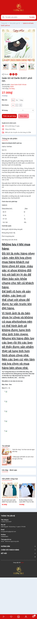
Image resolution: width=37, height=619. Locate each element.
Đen (13, 100)
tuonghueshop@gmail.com (8, 531)
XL (20, 105)
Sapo (22, 562)
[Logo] (18, 570)
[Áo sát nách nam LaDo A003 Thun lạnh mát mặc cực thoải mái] (10, 490)
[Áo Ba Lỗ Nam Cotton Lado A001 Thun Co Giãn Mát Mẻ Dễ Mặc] (27, 490)
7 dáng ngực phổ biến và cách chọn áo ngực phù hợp (23, 457)
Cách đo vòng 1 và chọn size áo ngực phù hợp (23, 450)
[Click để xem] (18, 45)
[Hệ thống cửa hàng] (18, 616)
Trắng (21, 100)
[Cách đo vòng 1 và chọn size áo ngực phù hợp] (6, 452)
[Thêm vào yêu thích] (33, 60)
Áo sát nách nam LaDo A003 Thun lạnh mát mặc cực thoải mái (9, 501)
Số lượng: (5, 110)
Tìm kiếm (32, 17)
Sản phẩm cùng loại (10, 479)
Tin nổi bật (6, 446)
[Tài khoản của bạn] (26, 617)
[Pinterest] (13, 74)
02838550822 (4, 536)
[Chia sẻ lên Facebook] (10, 74)
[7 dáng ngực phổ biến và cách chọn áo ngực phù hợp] (6, 460)
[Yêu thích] (11, 617)
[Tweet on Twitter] (16, 74)
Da (17, 100)
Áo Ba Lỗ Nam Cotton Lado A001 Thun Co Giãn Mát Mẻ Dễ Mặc (26, 501)
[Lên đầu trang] (34, 610)
